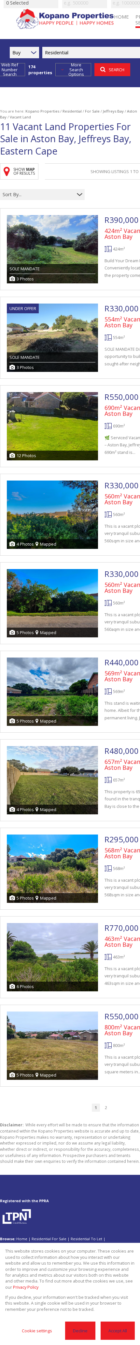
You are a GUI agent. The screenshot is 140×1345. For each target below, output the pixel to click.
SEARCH (116, 70)
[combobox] (38, 195)
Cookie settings (37, 1331)
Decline (80, 1331)
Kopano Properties (42, 111)
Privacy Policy (25, 1287)
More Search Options (76, 69)
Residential (72, 111)
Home (21, 1238)
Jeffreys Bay (113, 111)
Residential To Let (86, 1238)
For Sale (92, 111)
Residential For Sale (49, 1238)
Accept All (117, 1331)
